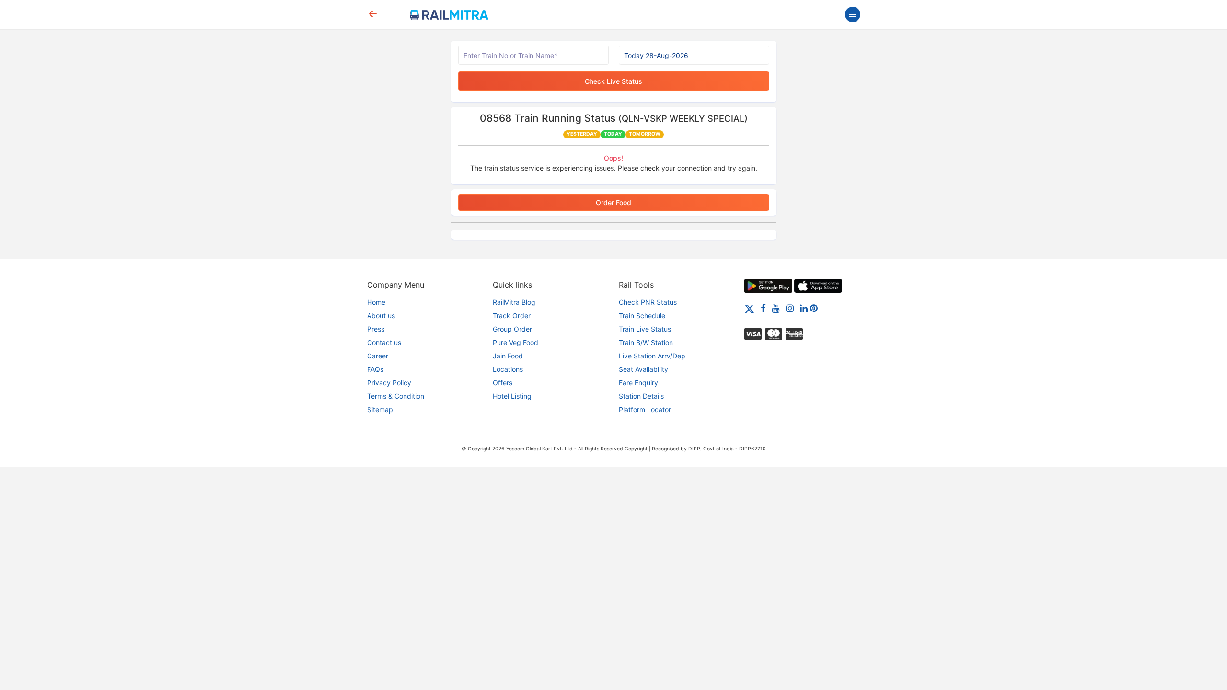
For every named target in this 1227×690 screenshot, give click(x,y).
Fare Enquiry (638, 383)
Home (376, 302)
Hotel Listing (512, 396)
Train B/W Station (646, 342)
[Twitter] (749, 308)
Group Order (512, 329)
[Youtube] (776, 308)
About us (381, 315)
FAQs (375, 369)
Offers (502, 383)
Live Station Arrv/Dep (652, 356)
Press (375, 329)
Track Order (512, 315)
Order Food (613, 202)
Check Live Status (613, 81)
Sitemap (380, 409)
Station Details (641, 396)
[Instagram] (790, 308)
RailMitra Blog (514, 302)
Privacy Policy (389, 383)
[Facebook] (763, 308)
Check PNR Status (648, 302)
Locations (508, 369)
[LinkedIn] (804, 308)
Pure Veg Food (515, 342)
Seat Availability (643, 369)
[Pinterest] (814, 308)
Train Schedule (642, 315)
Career (377, 356)
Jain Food (508, 356)
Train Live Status (645, 329)
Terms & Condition (395, 396)
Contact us (384, 342)
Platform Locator (645, 409)
